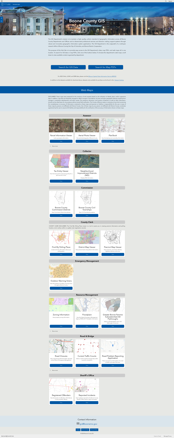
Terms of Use (85, 429)
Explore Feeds (157, 436)
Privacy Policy (94, 429)
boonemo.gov (16, 4)
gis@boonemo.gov (88, 424)
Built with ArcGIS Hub (7, 436)
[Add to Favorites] (1, 18)
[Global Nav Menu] (1, 1)
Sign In (170, 1)
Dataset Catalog (119, 80)
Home (78, 429)
